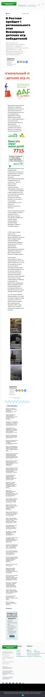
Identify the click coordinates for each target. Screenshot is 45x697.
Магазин (18, 651)
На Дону (8, 15)
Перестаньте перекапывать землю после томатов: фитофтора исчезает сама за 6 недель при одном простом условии (12, 493)
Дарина (15, 398)
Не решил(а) (10, 634)
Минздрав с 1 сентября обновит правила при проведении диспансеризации (11, 533)
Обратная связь (37, 656)
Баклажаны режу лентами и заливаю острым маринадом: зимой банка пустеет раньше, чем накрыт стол (12, 539)
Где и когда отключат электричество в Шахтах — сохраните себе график (12, 598)
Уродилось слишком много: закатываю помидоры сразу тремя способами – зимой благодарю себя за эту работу (11, 485)
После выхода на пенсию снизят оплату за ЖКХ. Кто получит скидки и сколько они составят (11, 500)
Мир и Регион (30, 653)
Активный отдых (12, 632)
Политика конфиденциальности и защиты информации (7, 667)
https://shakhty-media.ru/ (7, 652)
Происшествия (30, 654)
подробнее (27, 692)
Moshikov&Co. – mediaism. (37, 683)
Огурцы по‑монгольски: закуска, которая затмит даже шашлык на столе (11, 436)
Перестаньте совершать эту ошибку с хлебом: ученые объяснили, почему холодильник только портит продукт (11, 584)
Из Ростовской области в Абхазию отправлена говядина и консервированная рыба (12, 442)
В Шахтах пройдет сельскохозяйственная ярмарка (11, 603)
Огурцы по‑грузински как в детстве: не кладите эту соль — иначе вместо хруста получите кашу (12, 546)
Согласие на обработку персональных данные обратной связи (7, 678)
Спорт (35, 650)
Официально (37, 654)
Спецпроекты (30, 656)
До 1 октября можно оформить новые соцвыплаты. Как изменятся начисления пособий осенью (11, 477)
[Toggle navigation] (39, 4)
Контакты (18, 650)
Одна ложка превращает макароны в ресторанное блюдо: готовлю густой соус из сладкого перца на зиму (12, 448)
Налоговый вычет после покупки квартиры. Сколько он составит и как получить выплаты (11, 527)
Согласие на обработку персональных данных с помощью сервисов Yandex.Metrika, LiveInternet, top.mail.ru (8, 672)
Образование (37, 651)
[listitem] (18, 62)
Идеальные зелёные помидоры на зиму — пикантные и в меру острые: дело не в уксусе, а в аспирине (12, 570)
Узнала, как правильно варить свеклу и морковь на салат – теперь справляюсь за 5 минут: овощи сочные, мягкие (12, 520)
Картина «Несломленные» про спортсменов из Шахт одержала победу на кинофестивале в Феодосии (12, 559)
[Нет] (43, 693)
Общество (29, 651)
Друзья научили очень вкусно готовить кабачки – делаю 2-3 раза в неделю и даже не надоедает (11, 507)
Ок (22, 695)
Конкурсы (18, 653)
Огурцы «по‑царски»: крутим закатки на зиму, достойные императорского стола (11, 410)
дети (19, 398)
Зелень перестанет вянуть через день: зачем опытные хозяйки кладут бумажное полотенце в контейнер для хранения (12, 577)
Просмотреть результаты (12, 638)
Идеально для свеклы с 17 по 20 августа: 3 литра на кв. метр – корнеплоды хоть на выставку (12, 514)
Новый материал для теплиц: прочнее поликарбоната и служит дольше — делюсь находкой (12, 416)
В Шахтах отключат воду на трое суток (11, 565)
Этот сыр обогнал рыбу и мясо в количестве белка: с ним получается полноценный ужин (12, 552)
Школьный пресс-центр (39, 653)
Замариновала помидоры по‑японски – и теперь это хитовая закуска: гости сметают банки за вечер (12, 423)
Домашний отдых (12, 631)
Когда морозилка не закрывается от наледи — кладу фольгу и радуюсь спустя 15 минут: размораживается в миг (12, 430)
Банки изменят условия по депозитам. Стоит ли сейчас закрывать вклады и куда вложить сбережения (12, 462)
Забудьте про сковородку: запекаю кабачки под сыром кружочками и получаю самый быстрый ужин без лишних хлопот (12, 455)
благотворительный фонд (15, 397)
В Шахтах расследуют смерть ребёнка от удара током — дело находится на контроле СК (12, 591)
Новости (29, 650)
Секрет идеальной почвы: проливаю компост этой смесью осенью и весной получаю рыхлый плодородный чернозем (12, 470)
